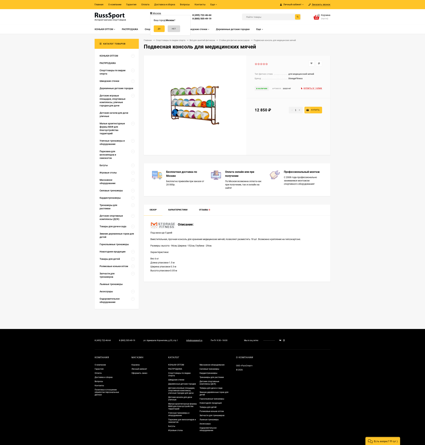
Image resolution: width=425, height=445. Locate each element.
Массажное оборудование (212, 365)
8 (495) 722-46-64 (201, 15)
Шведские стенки (176, 380)
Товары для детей (208, 407)
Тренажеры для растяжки (212, 377)
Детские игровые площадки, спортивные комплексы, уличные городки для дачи (181, 390)
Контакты (200, 4)
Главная (98, 4)
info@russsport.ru (194, 340)
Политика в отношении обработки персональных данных (107, 392)
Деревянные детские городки (182, 384)
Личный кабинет (139, 369)
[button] (382, 441)
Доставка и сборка (164, 4)
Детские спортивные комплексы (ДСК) (209, 382)
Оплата (145, 4)
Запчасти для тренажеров (212, 415)
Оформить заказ (139, 373)
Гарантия (131, 4)
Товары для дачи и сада (211, 388)
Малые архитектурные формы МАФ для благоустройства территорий (182, 406)
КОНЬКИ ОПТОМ (176, 365)
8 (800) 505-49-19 (201, 18)
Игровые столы (175, 430)
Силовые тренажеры (209, 369)
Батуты (171, 426)
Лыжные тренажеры (209, 419)
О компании (114, 4)
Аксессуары (205, 424)
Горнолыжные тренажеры (212, 399)
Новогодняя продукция (211, 403)
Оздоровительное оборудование (208, 429)
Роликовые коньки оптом (212, 411)
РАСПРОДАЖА (175, 369)
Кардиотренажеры (208, 373)
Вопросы (185, 4)
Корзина (135, 365)
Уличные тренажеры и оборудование (178, 414)
